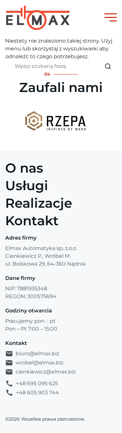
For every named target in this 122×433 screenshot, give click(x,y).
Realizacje (38, 203)
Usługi (26, 185)
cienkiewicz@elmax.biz (46, 372)
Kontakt (32, 221)
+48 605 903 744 (37, 392)
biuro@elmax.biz (37, 353)
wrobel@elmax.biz (39, 363)
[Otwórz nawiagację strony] (110, 17)
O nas (24, 168)
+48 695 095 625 (37, 383)
